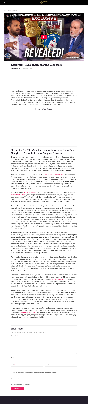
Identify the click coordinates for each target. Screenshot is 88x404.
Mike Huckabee (16, 68)
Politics (10, 400)
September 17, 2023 (27, 68)
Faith (39, 400)
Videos (9, 10)
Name (13, 357)
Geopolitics (34, 400)
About (5, 400)
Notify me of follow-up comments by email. (23, 379)
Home (5, 10)
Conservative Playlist (78, 400)
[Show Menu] (4, 2)
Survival (44, 400)
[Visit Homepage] (44, 2)
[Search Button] (83, 3)
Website (47, 365)
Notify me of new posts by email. (20, 384)
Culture (22, 400)
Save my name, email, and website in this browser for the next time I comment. (35, 372)
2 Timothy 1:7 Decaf (18, 195)
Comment (14, 335)
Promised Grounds (28, 312)
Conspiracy (14, 10)
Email (13, 365)
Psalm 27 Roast (30, 192)
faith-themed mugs (59, 279)
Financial (27, 400)
